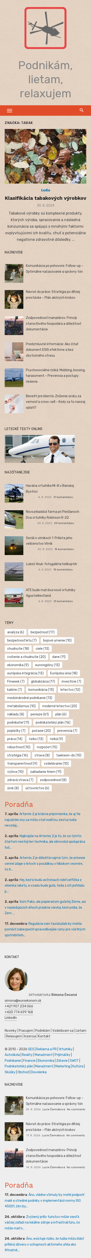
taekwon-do (68, 755)
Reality (27, 1055)
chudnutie (18, 649)
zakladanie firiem (45, 772)
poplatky (16, 731)
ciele (42, 649)
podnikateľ (18, 723)
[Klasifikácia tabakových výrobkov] (45, 156)
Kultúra (77, 1066)
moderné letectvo (59, 706)
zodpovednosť (53, 780)
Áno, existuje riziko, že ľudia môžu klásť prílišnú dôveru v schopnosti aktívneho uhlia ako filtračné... (44, 1244)
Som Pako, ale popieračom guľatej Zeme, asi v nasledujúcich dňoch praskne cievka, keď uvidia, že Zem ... (45, 907)
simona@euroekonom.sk (23, 1001)
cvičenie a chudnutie (26, 657)
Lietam (81, 1031)
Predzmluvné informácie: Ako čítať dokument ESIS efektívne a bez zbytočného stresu (52, 350)
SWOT (74, 1061)
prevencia (67, 731)
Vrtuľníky (65, 1049)
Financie (29, 1061)
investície (71, 682)
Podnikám (42, 1031)
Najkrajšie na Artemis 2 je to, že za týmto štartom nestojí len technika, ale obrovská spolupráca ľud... (45, 842)
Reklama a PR (46, 1049)
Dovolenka (39, 1072)
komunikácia (41, 690)
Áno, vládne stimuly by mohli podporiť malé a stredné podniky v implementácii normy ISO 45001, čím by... (44, 1200)
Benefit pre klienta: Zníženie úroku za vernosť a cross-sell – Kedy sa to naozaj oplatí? (55, 402)
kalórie (14, 690)
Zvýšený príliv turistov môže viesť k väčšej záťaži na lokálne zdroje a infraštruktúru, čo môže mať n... (42, 1222)
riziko (36, 739)
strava (42, 755)
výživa (15, 772)
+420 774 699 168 (19, 1012)
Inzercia (30, 1036)
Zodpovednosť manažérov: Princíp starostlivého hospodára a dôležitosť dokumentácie (53, 323)
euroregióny (47, 665)
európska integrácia (25, 673)
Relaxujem (14, 1036)
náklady (15, 714)
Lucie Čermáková (53, 1109)
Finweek (15, 682)
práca (14, 739)
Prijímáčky (62, 1055)
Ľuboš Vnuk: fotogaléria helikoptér (51, 564)
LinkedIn (11, 1018)
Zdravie (62, 1061)
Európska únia (63, 673)
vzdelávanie (56, 764)
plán (60, 714)
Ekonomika (46, 1061)
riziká (56, 739)
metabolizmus (21, 706)
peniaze (40, 714)
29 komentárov (64, 523)
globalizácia (43, 682)
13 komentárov (63, 601)
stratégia (17, 755)
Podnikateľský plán (19, 1066)
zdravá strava (20, 780)
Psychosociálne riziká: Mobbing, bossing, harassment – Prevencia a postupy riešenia (55, 376)
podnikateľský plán (53, 723)
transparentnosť (22, 764)
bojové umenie (57, 640)
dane (59, 657)
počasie (41, 731)
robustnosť (18, 747)
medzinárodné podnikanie (29, 698)
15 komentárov (64, 549)
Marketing (62, 1066)
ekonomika (18, 665)
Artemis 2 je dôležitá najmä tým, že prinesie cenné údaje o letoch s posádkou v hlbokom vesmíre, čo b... (45, 863)
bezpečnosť (43, 632)
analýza (15, 632)
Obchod (23, 1072)
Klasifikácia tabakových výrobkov (45, 198)
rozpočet (47, 747)
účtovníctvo (37, 788)
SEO (31, 1049)
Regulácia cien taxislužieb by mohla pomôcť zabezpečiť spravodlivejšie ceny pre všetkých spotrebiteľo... (45, 929)
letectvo (70, 690)
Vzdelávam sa (63, 1031)
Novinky (11, 1031)
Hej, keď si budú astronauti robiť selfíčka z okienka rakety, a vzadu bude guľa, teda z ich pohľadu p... (44, 885)
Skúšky (10, 1072)
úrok (13, 788)
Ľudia (45, 190)
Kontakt (44, 1036)
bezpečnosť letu (22, 640)
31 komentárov (63, 497)
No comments (76, 1109)
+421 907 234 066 (19, 1006)
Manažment (44, 1055)
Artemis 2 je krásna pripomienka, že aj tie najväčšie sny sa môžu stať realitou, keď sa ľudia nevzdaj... (42, 819)
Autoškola (12, 1055)
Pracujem (26, 1031)
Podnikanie (13, 1061)
